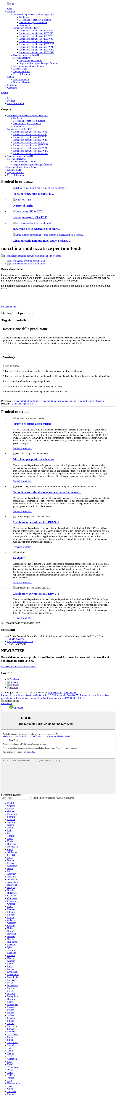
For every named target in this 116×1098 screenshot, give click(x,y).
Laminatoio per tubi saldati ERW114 (36, 41)
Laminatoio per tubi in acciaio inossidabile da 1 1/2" (26, 695)
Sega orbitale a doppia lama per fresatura (38, 63)
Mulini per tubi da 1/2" (58, 698)
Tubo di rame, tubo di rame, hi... (33, 193)
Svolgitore (24, 17)
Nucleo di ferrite (23, 205)
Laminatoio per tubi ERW (25, 28)
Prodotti (11, 11)
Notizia (10, 77)
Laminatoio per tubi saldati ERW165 (36, 44)
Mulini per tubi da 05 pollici (32, 698)
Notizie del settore (22, 82)
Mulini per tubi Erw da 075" (65, 695)
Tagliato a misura (21, 71)
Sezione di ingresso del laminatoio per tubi (33, 14)
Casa (9, 9)
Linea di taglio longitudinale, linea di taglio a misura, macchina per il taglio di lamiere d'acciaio (59, 401)
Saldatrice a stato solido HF (26, 55)
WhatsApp (18, 708)
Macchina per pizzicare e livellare (35, 19)
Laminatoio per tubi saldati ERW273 (36, 49)
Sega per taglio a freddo (30, 60)
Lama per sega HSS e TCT (30, 217)
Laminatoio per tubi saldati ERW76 (36, 36)
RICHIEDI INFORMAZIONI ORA (18, 666)
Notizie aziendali (21, 79)
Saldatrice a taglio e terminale (33, 22)
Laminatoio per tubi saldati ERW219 (36, 47)
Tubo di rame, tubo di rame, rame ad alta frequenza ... (47, 492)
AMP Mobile (70, 692)
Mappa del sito (55, 692)
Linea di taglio (20, 68)
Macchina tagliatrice (22, 58)
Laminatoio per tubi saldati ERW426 (36, 52)
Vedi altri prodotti (22, 448)
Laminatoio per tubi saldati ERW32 (36, 30)
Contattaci (12, 87)
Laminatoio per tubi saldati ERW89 (36, 38)
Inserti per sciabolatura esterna (32, 423)
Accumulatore (26, 25)
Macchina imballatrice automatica (29, 66)
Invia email (6, 703)
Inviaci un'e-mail (9, 306)
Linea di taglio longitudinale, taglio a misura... (42, 240)
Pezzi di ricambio (21, 74)
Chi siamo (12, 85)
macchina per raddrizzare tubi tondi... (36, 228)
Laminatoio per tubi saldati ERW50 (36, 33)
